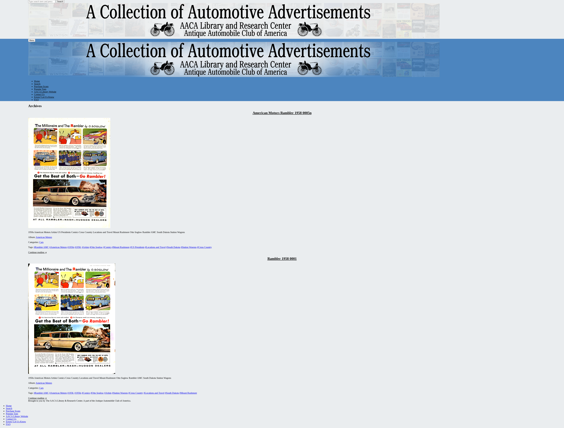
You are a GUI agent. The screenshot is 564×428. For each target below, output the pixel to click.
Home (37, 81)
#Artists (85, 247)
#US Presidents (137, 247)
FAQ (36, 99)
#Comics (107, 247)
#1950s (70, 247)
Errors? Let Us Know (44, 97)
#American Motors (58, 247)
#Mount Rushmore (121, 247)
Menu (31, 40)
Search (60, 1)
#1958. (78, 247)
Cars (41, 242)
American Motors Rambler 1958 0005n (282, 113)
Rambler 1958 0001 (282, 259)
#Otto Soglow (96, 247)
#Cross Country (204, 247)
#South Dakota (173, 247)
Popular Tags (40, 89)
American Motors (44, 237)
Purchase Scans (41, 86)
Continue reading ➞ (37, 252)
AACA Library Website (45, 92)
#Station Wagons (189, 247)
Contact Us (39, 94)
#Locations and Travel (155, 247)
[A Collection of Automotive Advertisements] (234, 37)
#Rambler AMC (41, 247)
